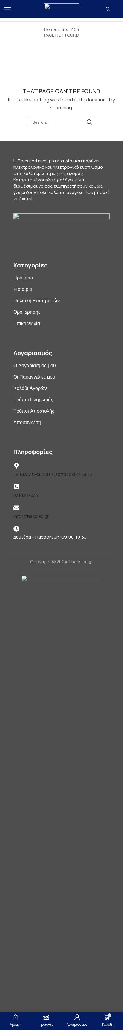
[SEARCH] (89, 122)
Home (50, 29)
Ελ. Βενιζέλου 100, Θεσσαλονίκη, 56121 (53, 474)
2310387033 (25, 495)
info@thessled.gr (31, 516)
